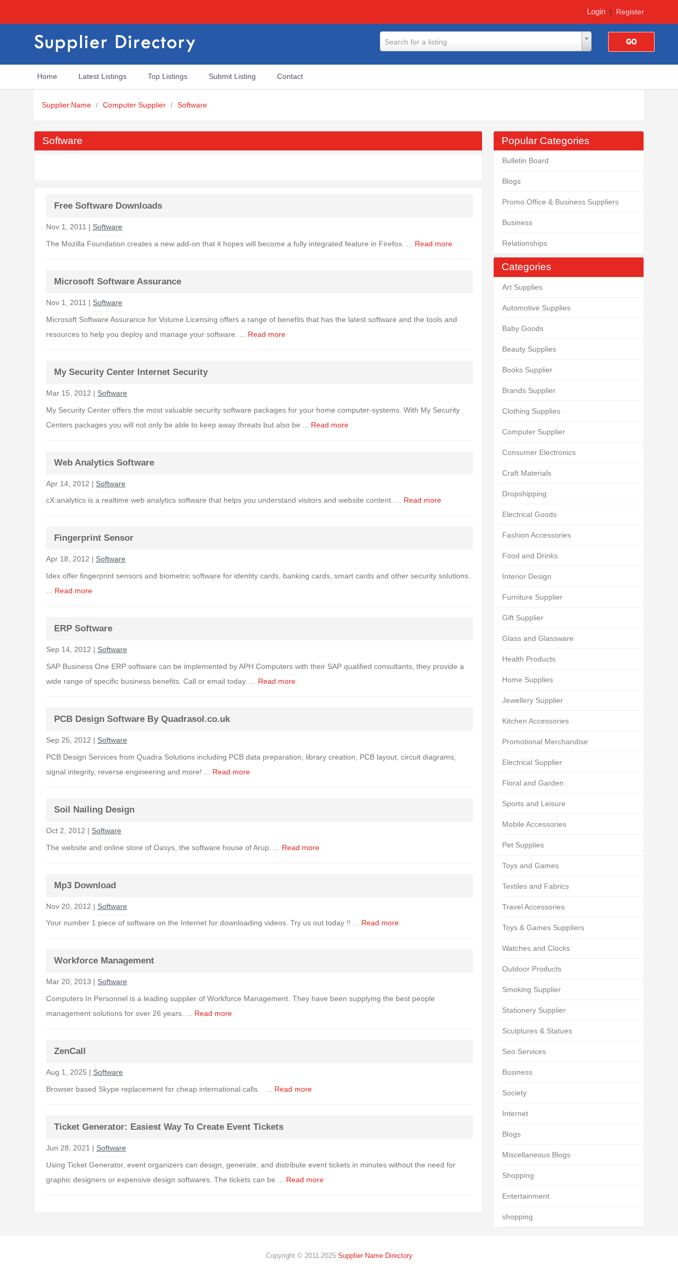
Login (596, 11)
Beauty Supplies (529, 349)
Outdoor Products (531, 969)
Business (517, 222)
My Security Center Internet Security (131, 372)
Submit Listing (232, 76)
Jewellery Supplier (532, 700)
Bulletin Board (525, 160)
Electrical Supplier (532, 762)
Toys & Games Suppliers (543, 927)
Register (630, 11)
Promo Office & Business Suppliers (560, 202)
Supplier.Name (67, 105)
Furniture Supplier (532, 597)
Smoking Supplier (531, 989)
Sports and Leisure (534, 803)
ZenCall (70, 1051)
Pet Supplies (523, 845)
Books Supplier (527, 369)
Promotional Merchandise (545, 741)
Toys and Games (530, 865)
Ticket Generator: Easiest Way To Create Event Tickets (168, 1127)
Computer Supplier (135, 105)
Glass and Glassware (538, 638)
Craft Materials (526, 473)
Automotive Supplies (536, 308)
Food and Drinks (530, 555)
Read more (433, 243)
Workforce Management (104, 961)
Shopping (518, 1175)
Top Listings (168, 76)
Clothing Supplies (531, 411)
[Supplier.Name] (116, 41)
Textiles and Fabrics (535, 886)
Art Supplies (522, 287)
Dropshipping (524, 493)
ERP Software (83, 628)
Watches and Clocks (536, 948)
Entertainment (525, 1196)
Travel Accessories (533, 907)
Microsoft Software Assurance (117, 281)
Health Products (529, 659)
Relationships (524, 243)
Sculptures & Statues (537, 1031)
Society (514, 1092)
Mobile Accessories (534, 824)
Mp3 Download (85, 885)
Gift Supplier (522, 617)
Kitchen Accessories (535, 721)
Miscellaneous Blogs (536, 1154)
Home (47, 76)
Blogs (511, 181)
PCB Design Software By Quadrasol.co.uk (142, 719)
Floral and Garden (533, 783)
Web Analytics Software (104, 463)
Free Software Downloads (108, 206)
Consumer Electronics (539, 452)
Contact (290, 76)
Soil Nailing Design (94, 810)
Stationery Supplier (534, 1010)
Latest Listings (102, 76)
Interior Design (526, 576)
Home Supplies (527, 679)
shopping (517, 1216)
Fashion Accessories (536, 535)
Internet (515, 1113)
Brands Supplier (529, 390)
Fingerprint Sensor (93, 538)
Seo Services (524, 1051)
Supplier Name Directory (375, 1256)
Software (192, 105)
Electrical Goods (529, 514)
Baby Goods (522, 328)
